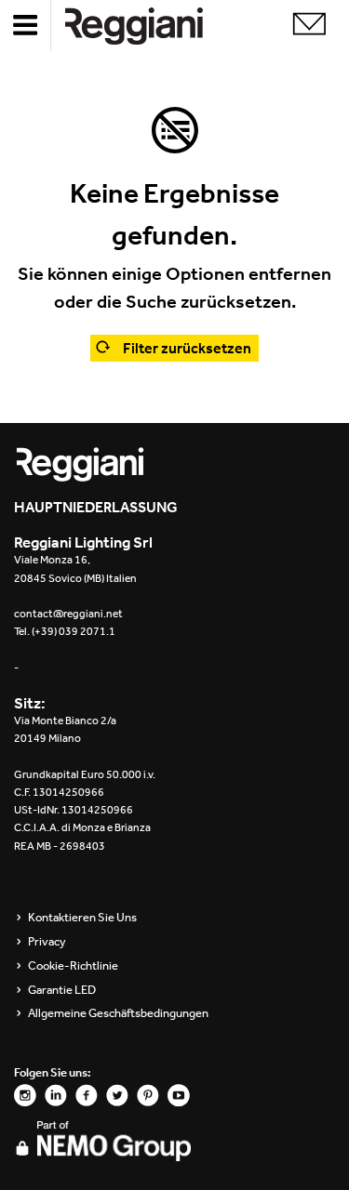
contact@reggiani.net (68, 613)
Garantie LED (62, 990)
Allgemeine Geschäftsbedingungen (118, 1013)
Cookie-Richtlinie (73, 966)
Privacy (47, 941)
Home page (149, 25)
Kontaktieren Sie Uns (82, 917)
